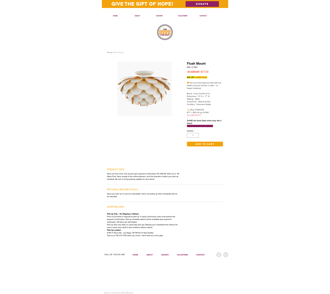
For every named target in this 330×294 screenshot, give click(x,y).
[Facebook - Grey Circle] (218, 254)
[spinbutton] (192, 135)
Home (109, 52)
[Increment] (197, 135)
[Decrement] (188, 135)
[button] (143, 16)
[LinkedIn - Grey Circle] (225, 254)
